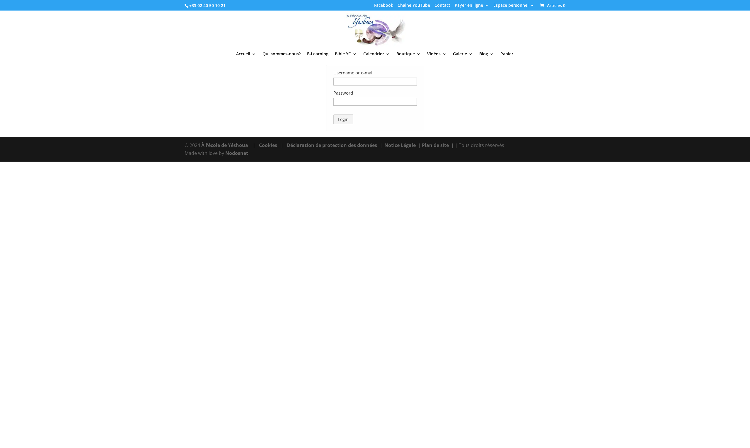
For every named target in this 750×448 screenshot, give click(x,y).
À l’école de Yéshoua (225, 145)
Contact (442, 5)
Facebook (383, 5)
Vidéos (434, 54)
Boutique (405, 54)
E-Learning (317, 54)
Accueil (243, 54)
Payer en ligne (469, 5)
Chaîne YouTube (414, 5)
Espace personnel (511, 5)
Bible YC (343, 54)
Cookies (268, 145)
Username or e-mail (353, 73)
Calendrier (373, 54)
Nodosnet (236, 153)
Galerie (460, 54)
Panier (506, 54)
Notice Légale (400, 145)
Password (343, 93)
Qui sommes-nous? (281, 54)
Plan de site (435, 145)
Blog (483, 54)
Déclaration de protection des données (332, 145)
